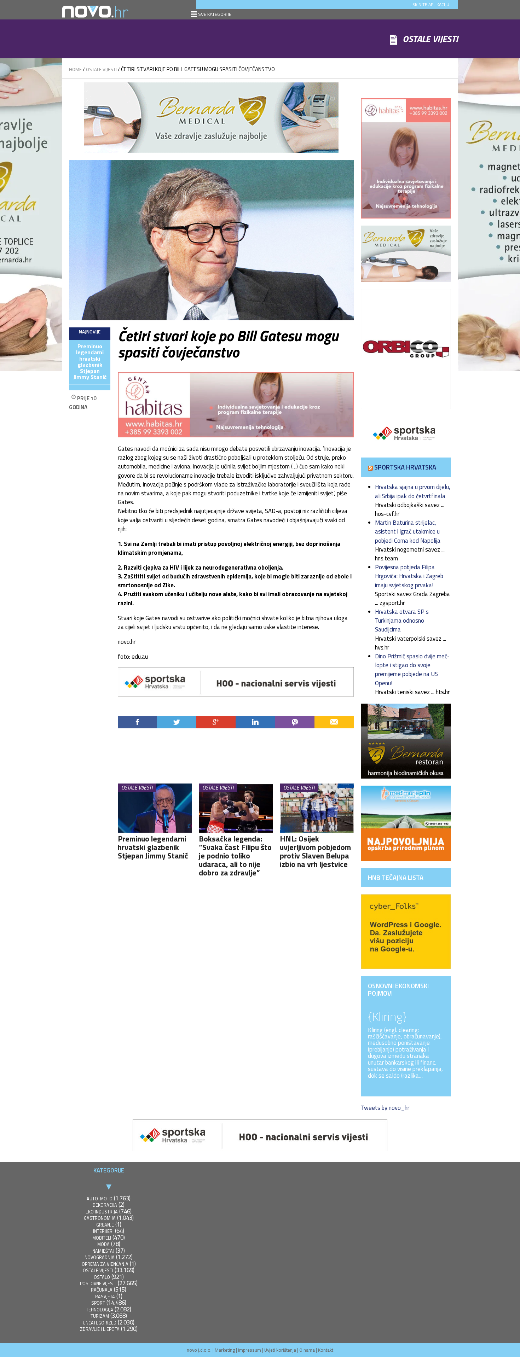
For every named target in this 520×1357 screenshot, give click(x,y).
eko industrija (102, 1212)
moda (103, 1244)
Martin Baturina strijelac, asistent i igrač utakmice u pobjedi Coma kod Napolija (407, 531)
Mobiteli (101, 1238)
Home (75, 69)
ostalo (102, 1277)
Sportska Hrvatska (405, 467)
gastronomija (100, 1218)
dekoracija (105, 1205)
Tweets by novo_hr (385, 1107)
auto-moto (99, 1198)
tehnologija (99, 1309)
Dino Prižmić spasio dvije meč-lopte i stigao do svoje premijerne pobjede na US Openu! (412, 670)
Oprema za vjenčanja (105, 1264)
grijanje (105, 1225)
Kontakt (325, 1349)
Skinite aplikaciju (430, 4)
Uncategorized (99, 1323)
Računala (101, 1290)
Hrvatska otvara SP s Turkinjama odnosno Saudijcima (402, 620)
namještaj (103, 1251)
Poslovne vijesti (98, 1283)
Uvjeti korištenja (280, 1349)
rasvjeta (105, 1296)
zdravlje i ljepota (100, 1329)
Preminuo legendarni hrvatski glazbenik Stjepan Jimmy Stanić (89, 361)
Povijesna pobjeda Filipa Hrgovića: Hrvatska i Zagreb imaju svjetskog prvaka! (409, 576)
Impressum (249, 1349)
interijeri (103, 1231)
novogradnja (100, 1257)
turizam (100, 1316)
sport (98, 1303)
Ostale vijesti (101, 69)
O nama (307, 1349)
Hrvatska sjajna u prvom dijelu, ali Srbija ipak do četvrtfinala (412, 491)
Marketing (225, 1349)
